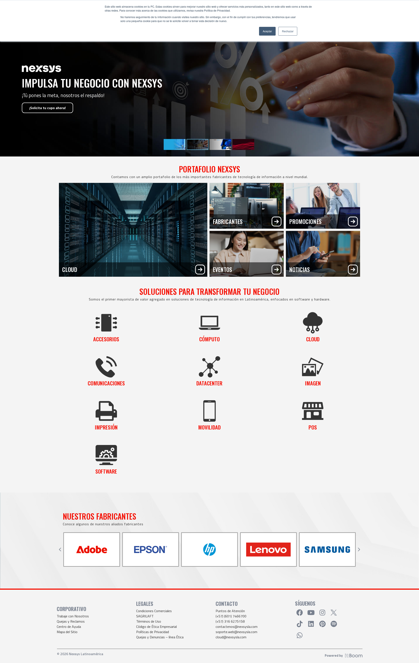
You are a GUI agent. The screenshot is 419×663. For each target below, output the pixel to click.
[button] (60, 549)
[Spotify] (333, 624)
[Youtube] (311, 612)
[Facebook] (299, 612)
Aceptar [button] (267, 31)
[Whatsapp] (299, 635)
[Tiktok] (299, 624)
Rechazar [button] (288, 31)
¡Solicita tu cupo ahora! (47, 107)
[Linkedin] (311, 624)
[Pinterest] (322, 624)
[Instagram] (322, 612)
